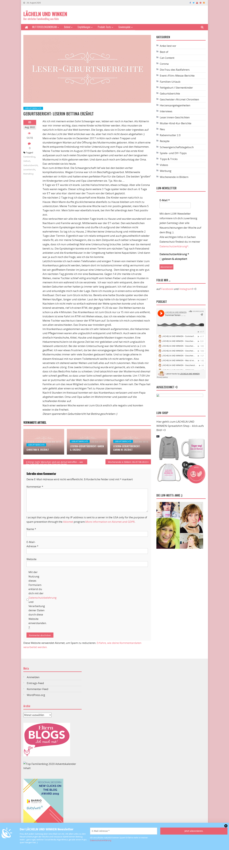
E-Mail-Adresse (32, 544)
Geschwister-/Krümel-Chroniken (179, 99)
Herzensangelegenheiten (175, 105)
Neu (162, 129)
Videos (164, 165)
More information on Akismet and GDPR (110, 521)
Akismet (68, 521)
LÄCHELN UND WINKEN (45, 13)
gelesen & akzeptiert (174, 259)
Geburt (26, 161)
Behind (67, 27)
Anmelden (33, 677)
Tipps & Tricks (169, 159)
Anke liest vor (168, 46)
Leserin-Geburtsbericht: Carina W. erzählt (126, 447)
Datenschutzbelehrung (43, 597)
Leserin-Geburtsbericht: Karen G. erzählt (87, 447)
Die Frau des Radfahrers (175, 69)
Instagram (185, 289)
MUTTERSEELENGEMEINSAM (44, 27)
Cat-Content (167, 58)
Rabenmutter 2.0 (170, 135)
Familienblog (29, 156)
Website (31, 559)
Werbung (165, 171)
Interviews (166, 111)
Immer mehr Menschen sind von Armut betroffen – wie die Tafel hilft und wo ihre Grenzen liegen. (54, 462)
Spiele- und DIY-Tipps (173, 153)
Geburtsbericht (30, 165)
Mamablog (28, 173)
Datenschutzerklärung (100, 840)
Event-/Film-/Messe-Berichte (177, 75)
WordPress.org (36, 695)
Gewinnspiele (124, 27)
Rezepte (164, 141)
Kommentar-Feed (37, 689)
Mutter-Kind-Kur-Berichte (175, 123)
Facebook (167, 289)
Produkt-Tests (104, 27)
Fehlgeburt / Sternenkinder (176, 87)
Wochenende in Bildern (174, 177)
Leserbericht (29, 169)
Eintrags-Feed (35, 683)
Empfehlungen (84, 27)
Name (31, 529)
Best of (164, 52)
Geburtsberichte (33, 108)
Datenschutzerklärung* (174, 246)
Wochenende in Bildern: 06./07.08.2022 (127, 461)
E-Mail (165, 200)
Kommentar (34, 486)
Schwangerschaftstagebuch (177, 147)
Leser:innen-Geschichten (175, 117)
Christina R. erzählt (37, 449)
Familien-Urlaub (170, 81)
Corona (164, 63)
